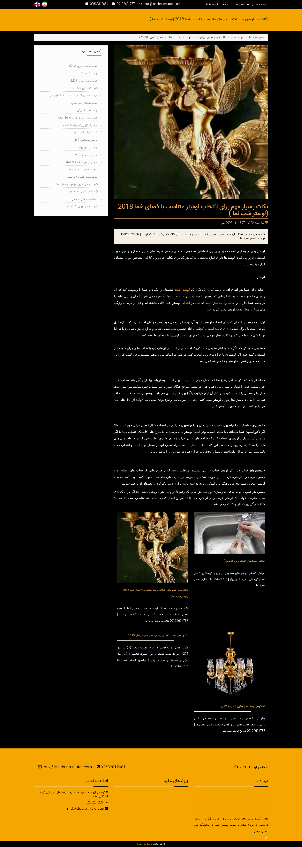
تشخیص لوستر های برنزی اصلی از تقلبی (243, 706)
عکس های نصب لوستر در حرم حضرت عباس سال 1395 (158, 635)
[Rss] (266, 838)
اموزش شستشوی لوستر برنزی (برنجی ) (244, 561)
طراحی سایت (159, 844)
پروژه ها (226, 4)
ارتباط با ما (212, 4)
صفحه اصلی (259, 4)
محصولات (240, 4)
